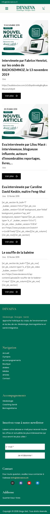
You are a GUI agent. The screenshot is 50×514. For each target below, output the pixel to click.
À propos (6, 356)
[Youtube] (29, 483)
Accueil (6, 353)
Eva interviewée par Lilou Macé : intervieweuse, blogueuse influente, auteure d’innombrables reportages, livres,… (24, 154)
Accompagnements (12, 360)
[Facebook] (21, 483)
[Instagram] (12, 483)
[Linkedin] (37, 483)
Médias (6, 371)
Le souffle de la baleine (18, 252)
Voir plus (9, 95)
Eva (4, 79)
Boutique (7, 364)
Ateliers (6, 367)
